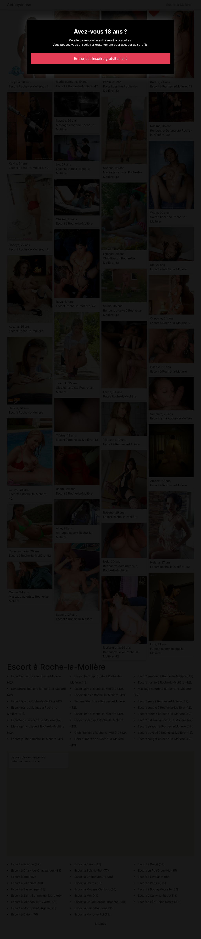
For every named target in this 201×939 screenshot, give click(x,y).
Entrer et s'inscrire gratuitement (100, 58)
